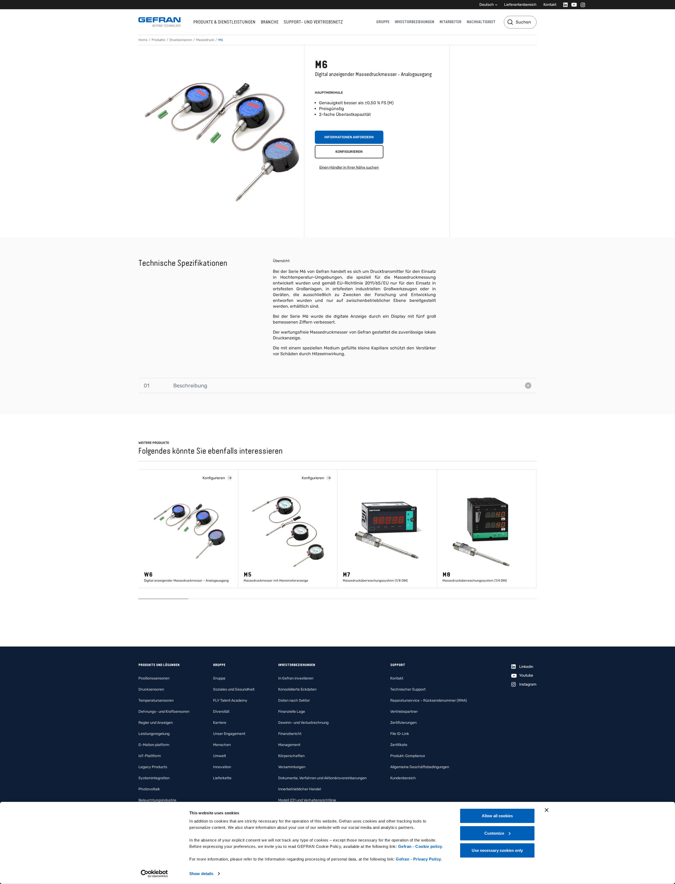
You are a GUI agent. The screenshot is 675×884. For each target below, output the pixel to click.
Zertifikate (398, 745)
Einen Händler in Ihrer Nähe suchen (349, 167)
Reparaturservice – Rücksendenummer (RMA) (428, 700)
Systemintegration (154, 778)
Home (142, 40)
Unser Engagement (229, 733)
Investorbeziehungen (414, 22)
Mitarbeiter (450, 22)
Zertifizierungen (403, 722)
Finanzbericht (289, 733)
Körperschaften (291, 756)
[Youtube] (572, 4)
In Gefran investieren (295, 678)
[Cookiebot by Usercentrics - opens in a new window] (154, 874)
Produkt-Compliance (407, 756)
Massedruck (205, 40)
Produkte (158, 40)
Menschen (222, 745)
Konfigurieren (349, 152)
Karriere (219, 722)
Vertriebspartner (404, 711)
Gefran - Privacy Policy (418, 859)
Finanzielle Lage (291, 711)
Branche (269, 22)
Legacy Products (152, 767)
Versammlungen (291, 767)
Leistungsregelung (154, 733)
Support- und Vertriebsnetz (313, 22)
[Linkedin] (564, 4)
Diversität (221, 711)
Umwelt (219, 756)
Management (289, 745)
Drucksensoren (181, 40)
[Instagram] (581, 4)
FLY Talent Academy (230, 700)
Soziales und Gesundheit (233, 689)
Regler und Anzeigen (155, 722)
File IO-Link (399, 733)
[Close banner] (546, 810)
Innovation (222, 767)
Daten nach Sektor (294, 700)
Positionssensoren (153, 678)
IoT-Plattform (149, 756)
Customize (494, 833)
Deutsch (486, 4)
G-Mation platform (153, 745)
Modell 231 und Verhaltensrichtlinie (307, 800)
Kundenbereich (403, 778)
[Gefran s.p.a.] (159, 22)
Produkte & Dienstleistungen (224, 22)
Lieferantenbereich (520, 4)
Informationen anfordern (349, 137)
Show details (201, 873)
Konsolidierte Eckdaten (297, 689)
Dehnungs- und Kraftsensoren (163, 711)
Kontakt (549, 4)
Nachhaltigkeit (481, 22)
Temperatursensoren (155, 700)
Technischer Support (408, 689)
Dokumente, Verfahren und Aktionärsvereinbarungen (322, 778)
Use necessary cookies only (497, 850)
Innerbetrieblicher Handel (299, 789)
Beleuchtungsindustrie (157, 800)
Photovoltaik (149, 789)
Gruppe (382, 22)
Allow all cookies (497, 816)
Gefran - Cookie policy (420, 846)
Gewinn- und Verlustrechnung (303, 722)
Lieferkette (222, 778)
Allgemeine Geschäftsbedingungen (419, 767)
